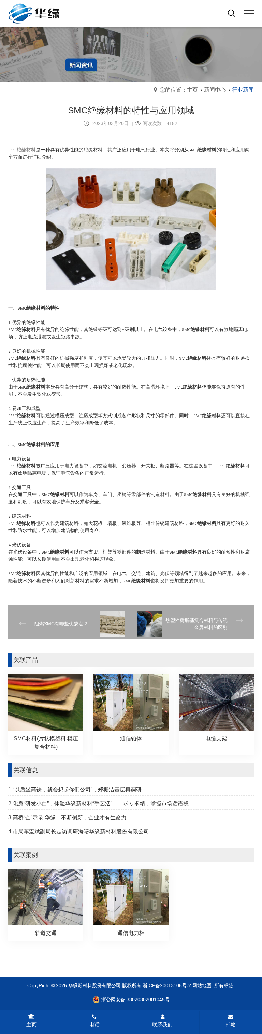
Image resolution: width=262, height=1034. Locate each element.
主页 (31, 1025)
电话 (94, 1025)
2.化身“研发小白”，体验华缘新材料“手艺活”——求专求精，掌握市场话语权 (98, 803)
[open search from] (232, 13)
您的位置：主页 (179, 90)
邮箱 (230, 1025)
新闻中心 (215, 90)
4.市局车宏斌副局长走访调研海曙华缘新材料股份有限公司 (78, 831)
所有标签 (223, 985)
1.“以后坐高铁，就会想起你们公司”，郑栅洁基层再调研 (75, 789)
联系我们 (162, 1025)
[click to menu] (249, 13)
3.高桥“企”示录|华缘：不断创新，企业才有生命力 (67, 817)
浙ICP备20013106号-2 (167, 985)
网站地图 (202, 985)
